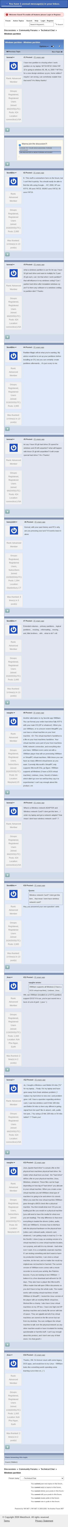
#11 (24, 977)
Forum (8, 21)
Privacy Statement (44, 1521)
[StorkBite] (13, 185)
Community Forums (28, 30)
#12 (25, 1080)
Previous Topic (14, 52)
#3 (25, 265)
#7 (24, 621)
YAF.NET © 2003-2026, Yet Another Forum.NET (47, 1508)
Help (36, 21)
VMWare (56, 718)
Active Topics (18, 21)
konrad (10, 57)
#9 (25, 803)
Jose (9, 977)
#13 (24, 1163)
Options (43, 46)
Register (57, 15)
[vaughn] (13, 725)
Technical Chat (48, 30)
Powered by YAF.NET (22, 1508)
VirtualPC (55, 729)
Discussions (10, 30)
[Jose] (13, 989)
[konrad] (14, 69)
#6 (25, 522)
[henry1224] (14, 534)
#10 (24, 885)
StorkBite (11, 173)
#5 (25, 439)
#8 (24, 713)
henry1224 (11, 522)
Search (29, 21)
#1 (25, 57)
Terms (7, 1521)
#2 (24, 173)
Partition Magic (29, 353)
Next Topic (56, 52)
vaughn (10, 713)
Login (49, 15)
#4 (24, 347)
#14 (24, 1355)
